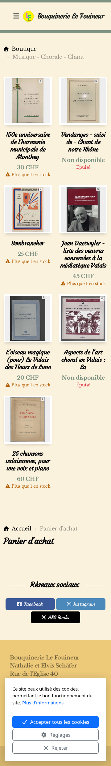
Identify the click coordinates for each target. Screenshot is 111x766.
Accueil (21, 528)
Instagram (84, 604)
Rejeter (59, 747)
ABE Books (58, 617)
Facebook (33, 604)
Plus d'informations (43, 702)
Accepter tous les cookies (59, 722)
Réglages (60, 735)
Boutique (24, 49)
